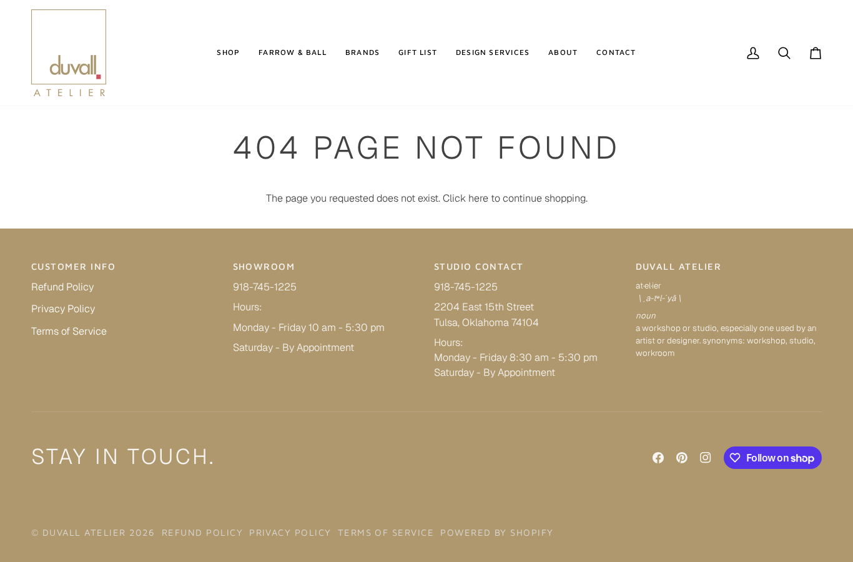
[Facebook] (658, 457)
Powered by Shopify (496, 532)
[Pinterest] (682, 457)
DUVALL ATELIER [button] (679, 266)
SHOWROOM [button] (264, 266)
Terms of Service (69, 331)
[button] (228, 53)
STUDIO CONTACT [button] (479, 266)
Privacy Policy (63, 308)
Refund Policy (62, 286)
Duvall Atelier (84, 532)
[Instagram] (705, 457)
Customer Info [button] (73, 266)
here (478, 198)
